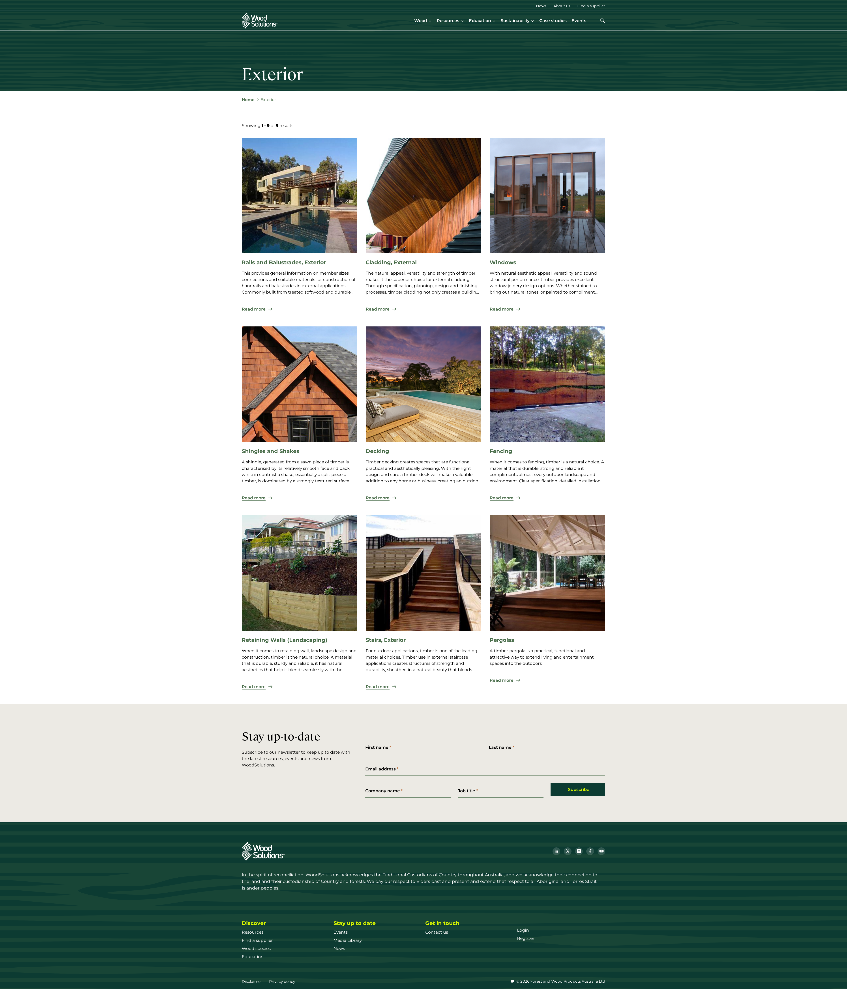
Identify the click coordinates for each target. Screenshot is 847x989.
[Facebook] (590, 851)
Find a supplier (591, 6)
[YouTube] (601, 851)
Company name (382, 790)
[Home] (259, 21)
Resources (448, 20)
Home (248, 99)
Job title (466, 790)
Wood (420, 20)
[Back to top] (836, 978)
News (541, 6)
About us (561, 6)
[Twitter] (568, 851)
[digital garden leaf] (513, 981)
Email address (380, 769)
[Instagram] (579, 851)
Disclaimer (252, 981)
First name (376, 747)
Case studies (553, 20)
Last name (500, 747)
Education (480, 20)
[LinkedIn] (556, 851)
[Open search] (602, 20)
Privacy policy (282, 981)
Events (579, 20)
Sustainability (515, 20)
